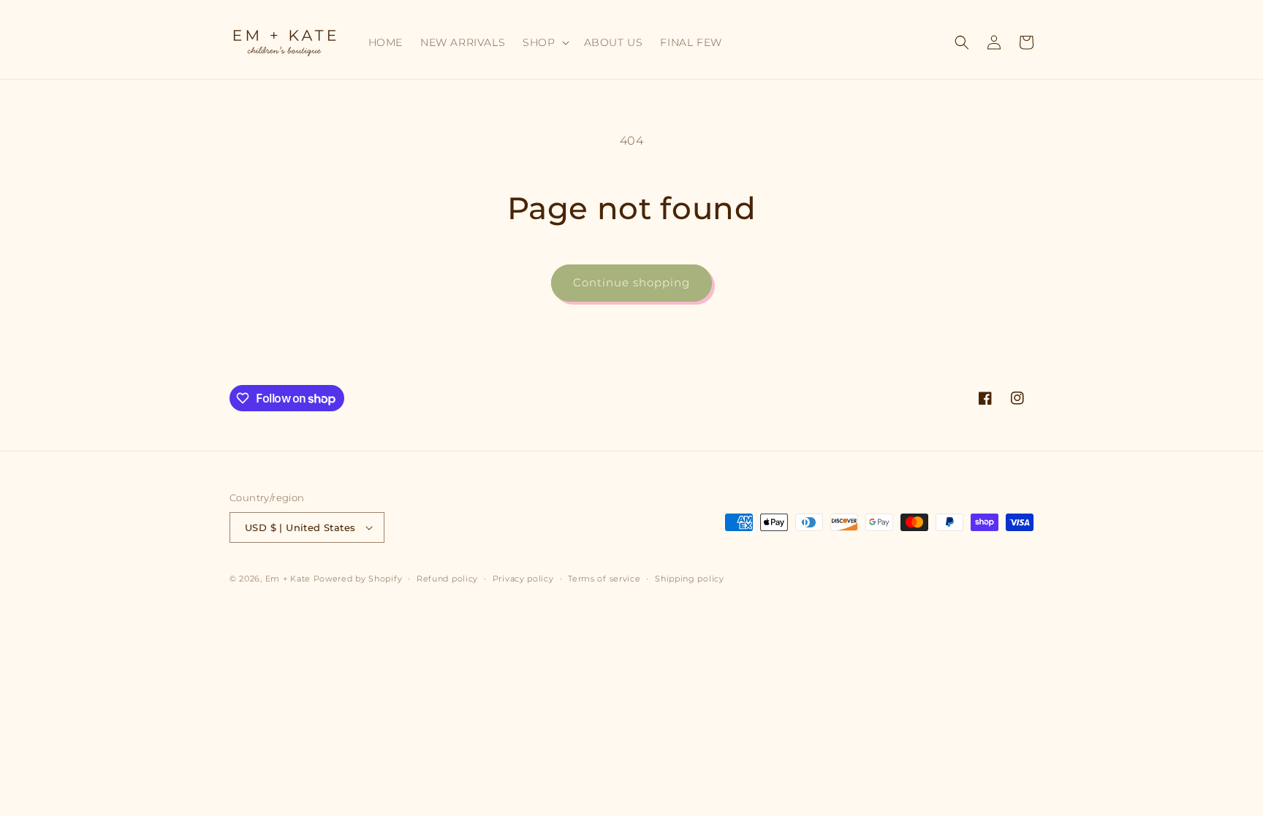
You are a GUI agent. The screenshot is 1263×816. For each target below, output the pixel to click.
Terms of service (604, 578)
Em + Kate (288, 578)
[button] (544, 42)
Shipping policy (689, 578)
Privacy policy (523, 578)
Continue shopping (631, 282)
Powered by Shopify (358, 578)
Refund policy (447, 578)
